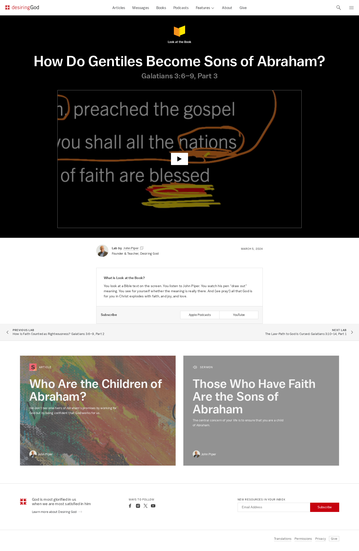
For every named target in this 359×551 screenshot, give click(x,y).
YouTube (239, 315)
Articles (118, 7)
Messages (140, 7)
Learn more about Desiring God (54, 512)
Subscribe (324, 507)
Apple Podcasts (200, 315)
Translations (282, 539)
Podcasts (181, 7)
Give (243, 7)
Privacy (320, 539)
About (227, 7)
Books (161, 7)
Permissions (303, 539)
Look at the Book (179, 41)
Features (203, 7)
